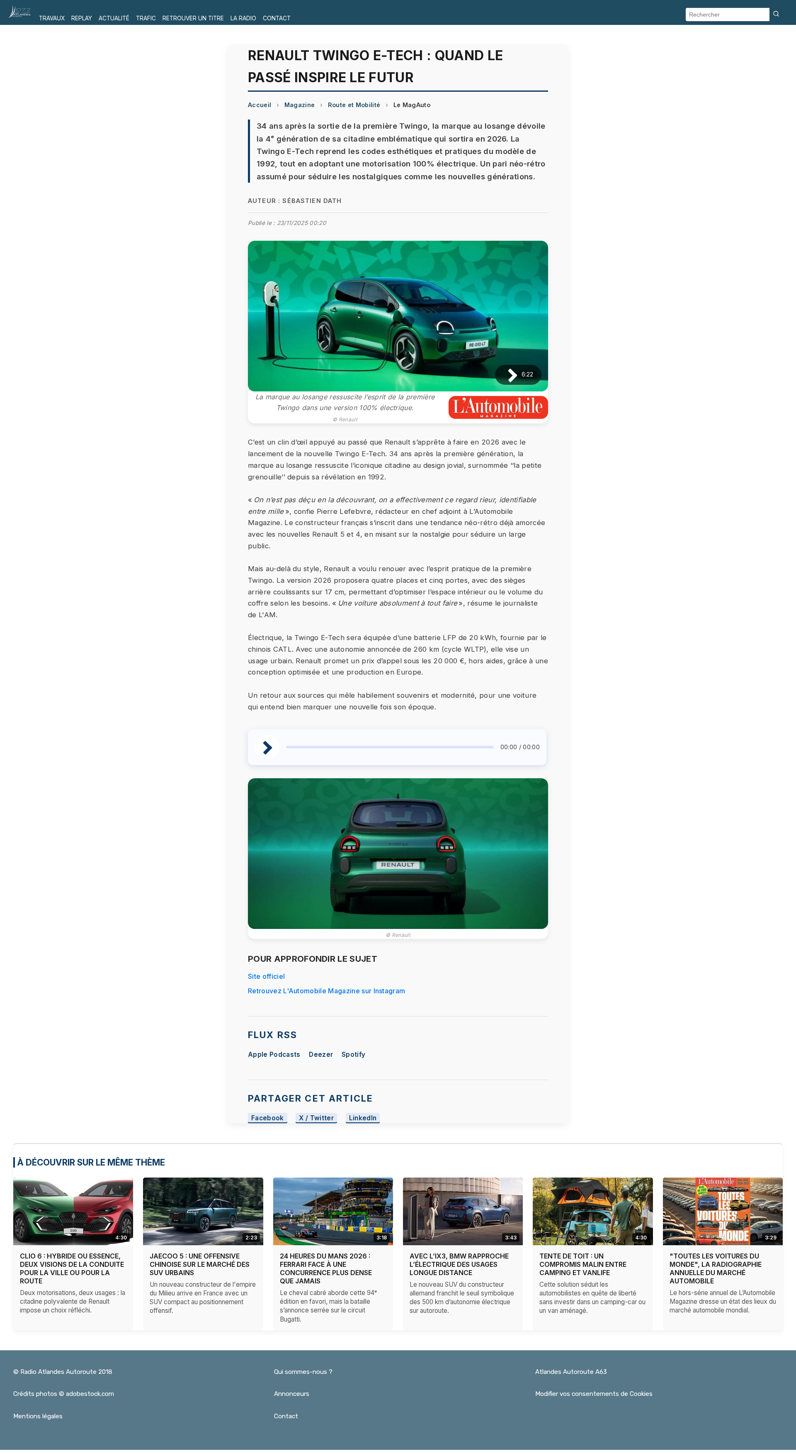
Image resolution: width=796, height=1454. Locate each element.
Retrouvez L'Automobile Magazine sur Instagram (326, 991)
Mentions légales (38, 1416)
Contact (286, 1416)
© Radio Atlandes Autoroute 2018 (62, 1372)
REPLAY (81, 18)
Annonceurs (291, 1394)
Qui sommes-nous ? (303, 1372)
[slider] (390, 747)
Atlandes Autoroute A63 (571, 1372)
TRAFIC (146, 18)
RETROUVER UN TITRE (193, 18)
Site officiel (266, 976)
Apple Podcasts (274, 1054)
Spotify (353, 1054)
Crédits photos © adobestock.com (63, 1394)
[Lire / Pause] (506, 374)
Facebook (267, 1118)
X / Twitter (316, 1118)
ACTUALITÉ (114, 18)
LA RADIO (243, 18)
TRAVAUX (52, 18)
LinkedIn (363, 1118)
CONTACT (277, 18)
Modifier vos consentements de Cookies (594, 1394)
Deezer (321, 1054)
